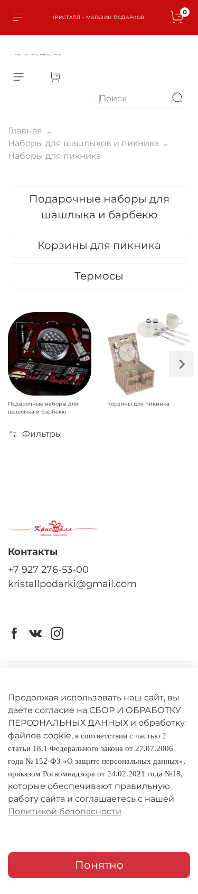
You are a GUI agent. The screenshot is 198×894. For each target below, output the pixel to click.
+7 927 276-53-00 (48, 569)
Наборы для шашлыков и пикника (83, 143)
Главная (25, 131)
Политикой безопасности (64, 811)
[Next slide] (181, 364)
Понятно (99, 865)
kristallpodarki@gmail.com (72, 583)
